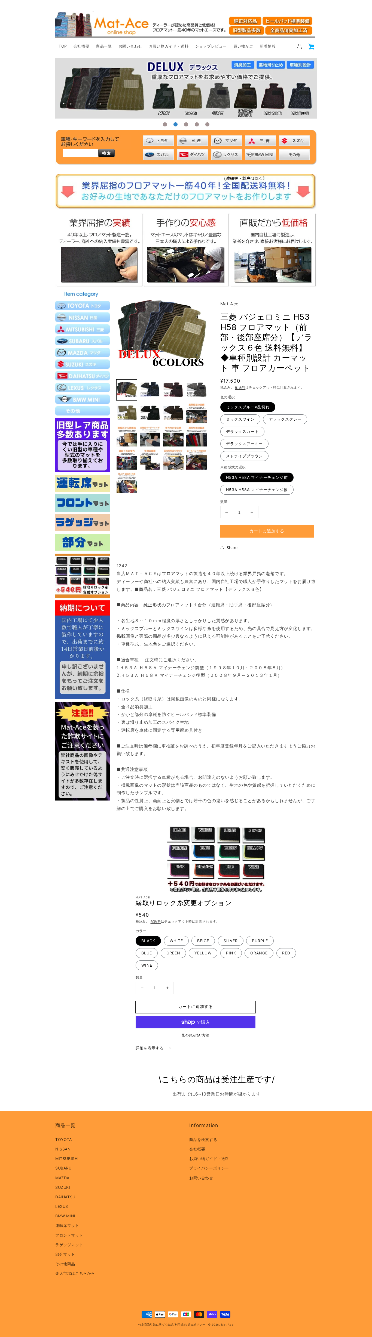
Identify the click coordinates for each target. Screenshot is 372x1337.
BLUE (146, 953)
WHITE (176, 940)
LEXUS (61, 1206)
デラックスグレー (285, 419)
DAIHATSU (65, 1197)
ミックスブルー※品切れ (248, 407)
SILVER (231, 940)
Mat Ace (227, 1324)
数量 (224, 502)
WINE (146, 965)
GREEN (173, 953)
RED (286, 953)
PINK (231, 953)
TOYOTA (63, 1139)
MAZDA (62, 1177)
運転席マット (67, 1225)
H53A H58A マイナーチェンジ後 (257, 489)
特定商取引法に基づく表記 (155, 1324)
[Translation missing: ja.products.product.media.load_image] (127, 390)
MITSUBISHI (67, 1158)
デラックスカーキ (242, 431)
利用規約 (181, 1324)
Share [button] (232, 547)
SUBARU (63, 1168)
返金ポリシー (196, 1324)
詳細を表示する (150, 1048)
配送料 (240, 387)
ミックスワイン (240, 419)
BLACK (148, 940)
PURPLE (260, 940)
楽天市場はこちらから (75, 1273)
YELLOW (203, 953)
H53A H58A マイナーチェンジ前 (257, 477)
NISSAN (63, 1149)
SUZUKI (62, 1187)
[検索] (106, 153)
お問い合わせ (201, 1177)
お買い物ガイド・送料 (209, 1158)
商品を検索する (203, 1139)
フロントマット (69, 1235)
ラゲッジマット (69, 1244)
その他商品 (65, 1263)
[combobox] (80, 153)
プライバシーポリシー (209, 1168)
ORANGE (259, 953)
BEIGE (203, 940)
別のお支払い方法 (195, 1035)
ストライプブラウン (244, 456)
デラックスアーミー (244, 443)
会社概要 (197, 1149)
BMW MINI (65, 1216)
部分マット (65, 1254)
